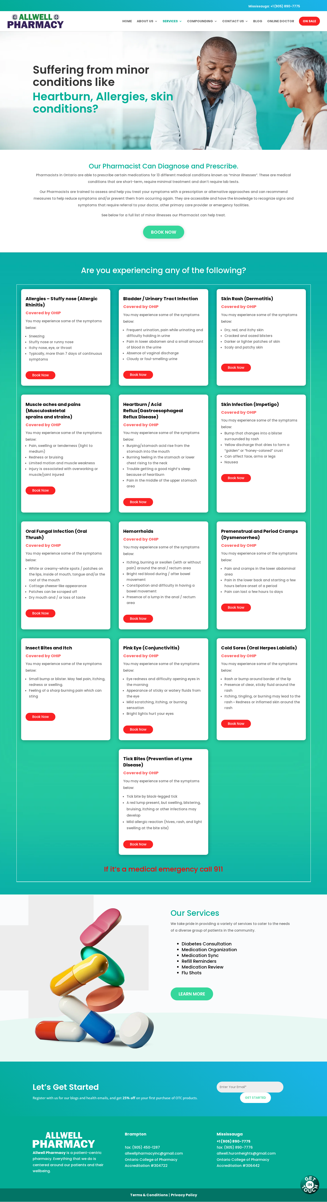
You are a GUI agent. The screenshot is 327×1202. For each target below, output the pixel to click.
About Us (145, 21)
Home (127, 21)
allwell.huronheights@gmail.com (246, 1153)
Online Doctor (280, 21)
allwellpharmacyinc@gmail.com (154, 1153)
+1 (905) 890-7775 (233, 1141)
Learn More (192, 994)
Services (170, 21)
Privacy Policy (184, 1195)
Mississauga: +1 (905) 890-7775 (274, 6)
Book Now (163, 232)
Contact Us (233, 21)
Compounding (200, 21)
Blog (257, 21)
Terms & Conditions (149, 1195)
